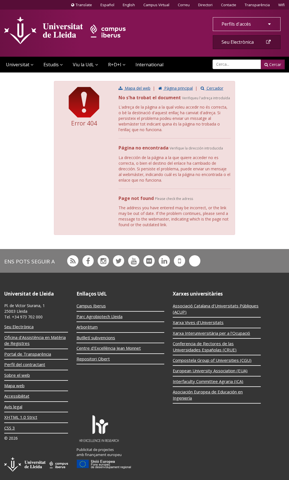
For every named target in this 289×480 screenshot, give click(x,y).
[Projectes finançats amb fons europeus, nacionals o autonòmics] (104, 456)
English (129, 4)
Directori (205, 4)
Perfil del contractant (24, 364)
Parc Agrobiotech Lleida (99, 316)
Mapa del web (137, 88)
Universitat (17, 64)
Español (107, 4)
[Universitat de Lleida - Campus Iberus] (65, 30)
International (149, 64)
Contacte (228, 4)
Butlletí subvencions (95, 337)
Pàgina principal (178, 88)
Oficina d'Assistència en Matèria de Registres (35, 340)
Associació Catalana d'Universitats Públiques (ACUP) (216, 308)
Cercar (274, 64)
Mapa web (14, 385)
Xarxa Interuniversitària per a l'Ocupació (211, 333)
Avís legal (13, 406)
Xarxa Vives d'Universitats (198, 322)
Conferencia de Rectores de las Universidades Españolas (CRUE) (205, 346)
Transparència (257, 4)
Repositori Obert (93, 359)
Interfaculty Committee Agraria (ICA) (208, 381)
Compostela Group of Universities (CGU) (212, 360)
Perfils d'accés (237, 24)
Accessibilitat (16, 396)
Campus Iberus (91, 306)
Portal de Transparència (27, 354)
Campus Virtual (156, 4)
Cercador (214, 88)
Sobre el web (17, 375)
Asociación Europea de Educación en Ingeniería (208, 394)
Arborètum (87, 327)
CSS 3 (9, 428)
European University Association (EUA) (210, 370)
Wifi (281, 4)
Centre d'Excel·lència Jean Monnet (108, 348)
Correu (184, 4)
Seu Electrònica (238, 42)
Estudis (51, 64)
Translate (83, 6)
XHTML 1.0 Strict (20, 417)
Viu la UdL (83, 64)
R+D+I (114, 64)
